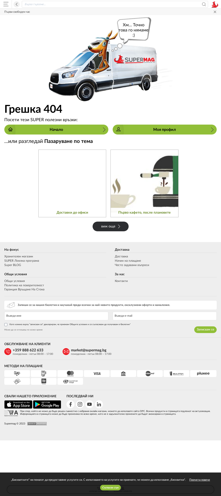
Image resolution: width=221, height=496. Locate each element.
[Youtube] (89, 404)
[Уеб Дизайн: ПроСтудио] (36, 423)
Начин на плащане (128, 260)
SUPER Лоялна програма (21, 260)
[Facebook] (70, 404)
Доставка (122, 249)
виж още (108, 226)
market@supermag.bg (88, 350)
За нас (120, 274)
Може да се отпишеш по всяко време (23, 330)
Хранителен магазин (18, 256)
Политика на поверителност (24, 285)
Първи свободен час (17, 12)
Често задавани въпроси (132, 265)
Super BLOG (12, 265)
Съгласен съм (110, 487)
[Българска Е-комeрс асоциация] (11, 413)
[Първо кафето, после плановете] (144, 183)
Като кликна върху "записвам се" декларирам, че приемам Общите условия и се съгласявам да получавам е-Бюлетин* (70, 324)
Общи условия (15, 274)
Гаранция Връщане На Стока (24, 289)
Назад (17, 4)
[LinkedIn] (99, 404)
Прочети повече (199, 480)
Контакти (121, 281)
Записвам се (205, 329)
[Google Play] (47, 408)
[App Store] (18, 408)
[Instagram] (80, 404)
